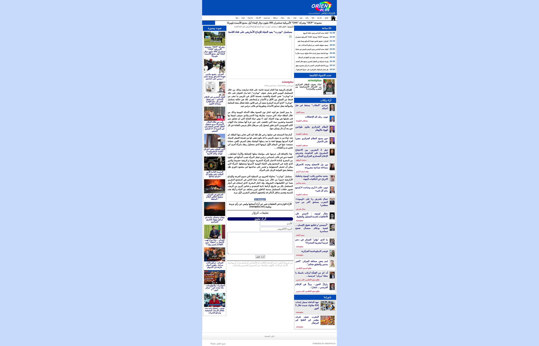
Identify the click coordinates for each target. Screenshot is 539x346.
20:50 (332, 49)
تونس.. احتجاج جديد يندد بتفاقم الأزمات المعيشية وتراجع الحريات (214, 310)
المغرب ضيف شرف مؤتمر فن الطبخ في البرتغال (313, 57)
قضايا (313, 18)
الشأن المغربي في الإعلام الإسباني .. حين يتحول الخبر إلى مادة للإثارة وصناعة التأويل (214, 100)
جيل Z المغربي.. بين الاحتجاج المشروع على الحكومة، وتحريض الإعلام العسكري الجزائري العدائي (311, 153)
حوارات (295, 18)
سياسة (307, 18)
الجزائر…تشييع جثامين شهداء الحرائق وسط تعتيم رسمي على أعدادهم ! (214, 76)
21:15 (332, 41)
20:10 (332, 65)
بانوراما (243, 18)
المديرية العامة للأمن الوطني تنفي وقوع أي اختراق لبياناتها (214, 174)
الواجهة (326, 18)
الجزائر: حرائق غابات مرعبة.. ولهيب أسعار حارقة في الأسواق (214, 265)
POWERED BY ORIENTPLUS (324, 344)
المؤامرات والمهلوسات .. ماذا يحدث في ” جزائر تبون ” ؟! (214, 287)
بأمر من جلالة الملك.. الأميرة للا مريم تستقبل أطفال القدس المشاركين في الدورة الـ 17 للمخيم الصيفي (215, 126)
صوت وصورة (267, 18)
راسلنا (237, 18)
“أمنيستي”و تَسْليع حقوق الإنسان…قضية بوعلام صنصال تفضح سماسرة (311, 228)
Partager (260, 199)
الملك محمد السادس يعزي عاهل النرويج (315, 33)
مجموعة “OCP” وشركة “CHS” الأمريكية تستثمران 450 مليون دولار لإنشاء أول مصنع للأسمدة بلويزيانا (214, 51)
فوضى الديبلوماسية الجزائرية (314, 251)
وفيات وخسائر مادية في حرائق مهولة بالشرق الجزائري (214, 219)
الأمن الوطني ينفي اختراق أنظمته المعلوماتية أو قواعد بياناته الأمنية (214, 151)
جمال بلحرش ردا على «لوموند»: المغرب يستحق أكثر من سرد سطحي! (311, 202)
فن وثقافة (275, 18)
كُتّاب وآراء (258, 18)
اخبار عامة (319, 18)
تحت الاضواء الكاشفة (320, 75)
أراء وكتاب (325, 100)
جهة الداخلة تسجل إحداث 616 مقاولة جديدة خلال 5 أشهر (307, 305)
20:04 (332, 69)
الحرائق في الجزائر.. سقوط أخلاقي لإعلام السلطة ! (214, 196)
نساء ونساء (250, 18)
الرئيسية (332, 17)
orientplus (315, 80)
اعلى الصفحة (269, 336)
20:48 (332, 53)
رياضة (288, 18)
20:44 (332, 57)
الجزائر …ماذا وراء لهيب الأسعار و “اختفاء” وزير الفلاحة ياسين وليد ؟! (215, 242)
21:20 (332, 37)
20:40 (332, 61)
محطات (282, 18)
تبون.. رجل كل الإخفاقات (316, 117)
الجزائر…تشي (315, 23)
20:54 (332, 45)
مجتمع (301, 18)
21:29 (332, 33)
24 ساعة (326, 28)
